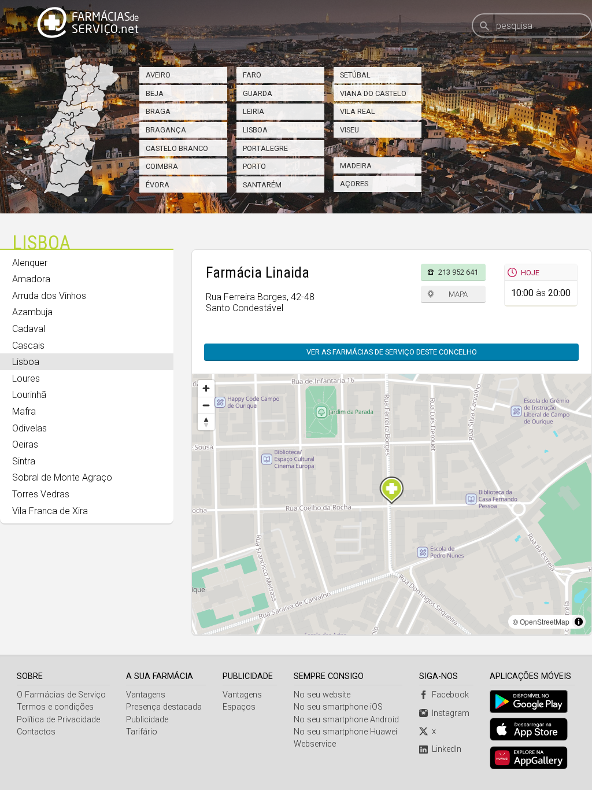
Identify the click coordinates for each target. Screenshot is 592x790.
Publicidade (147, 720)
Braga (158, 111)
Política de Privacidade (58, 720)
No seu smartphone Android (346, 720)
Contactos (36, 732)
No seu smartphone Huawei (345, 732)
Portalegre (265, 148)
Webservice (315, 744)
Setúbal (355, 75)
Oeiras (25, 444)
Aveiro (158, 75)
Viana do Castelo (373, 93)
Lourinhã (29, 394)
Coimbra (162, 166)
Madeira (356, 165)
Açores (354, 183)
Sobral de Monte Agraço (62, 477)
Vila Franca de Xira (50, 510)
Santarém (262, 184)
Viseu (349, 129)
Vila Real (357, 111)
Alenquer (29, 262)
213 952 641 (458, 272)
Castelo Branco (177, 148)
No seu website (322, 695)
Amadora (31, 279)
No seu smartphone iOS (338, 707)
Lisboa (255, 129)
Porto (254, 166)
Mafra (24, 411)
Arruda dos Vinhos (49, 295)
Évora (157, 184)
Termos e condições (55, 707)
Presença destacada (164, 707)
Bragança (166, 129)
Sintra (23, 461)
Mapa (458, 294)
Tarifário (141, 732)
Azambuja (32, 312)
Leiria (253, 111)
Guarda (257, 93)
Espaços (239, 707)
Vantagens (145, 695)
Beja (155, 93)
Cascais (28, 345)
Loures (26, 378)
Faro (252, 75)
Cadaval (28, 328)
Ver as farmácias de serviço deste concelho (391, 352)
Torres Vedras (40, 494)
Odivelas (29, 428)
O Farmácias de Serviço (61, 695)
